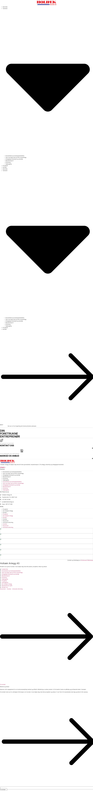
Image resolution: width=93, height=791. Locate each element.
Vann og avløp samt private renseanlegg (15, 157)
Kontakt (5, 167)
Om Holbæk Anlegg (8, 511)
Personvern (6, 520)
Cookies (5, 519)
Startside (5, 7)
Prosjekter (5, 165)
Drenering (7, 162)
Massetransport (9, 160)
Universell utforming (8, 522)
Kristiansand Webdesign (87, 560)
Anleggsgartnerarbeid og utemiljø (14, 159)
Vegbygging (8, 164)
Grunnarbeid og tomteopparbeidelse (14, 155)
